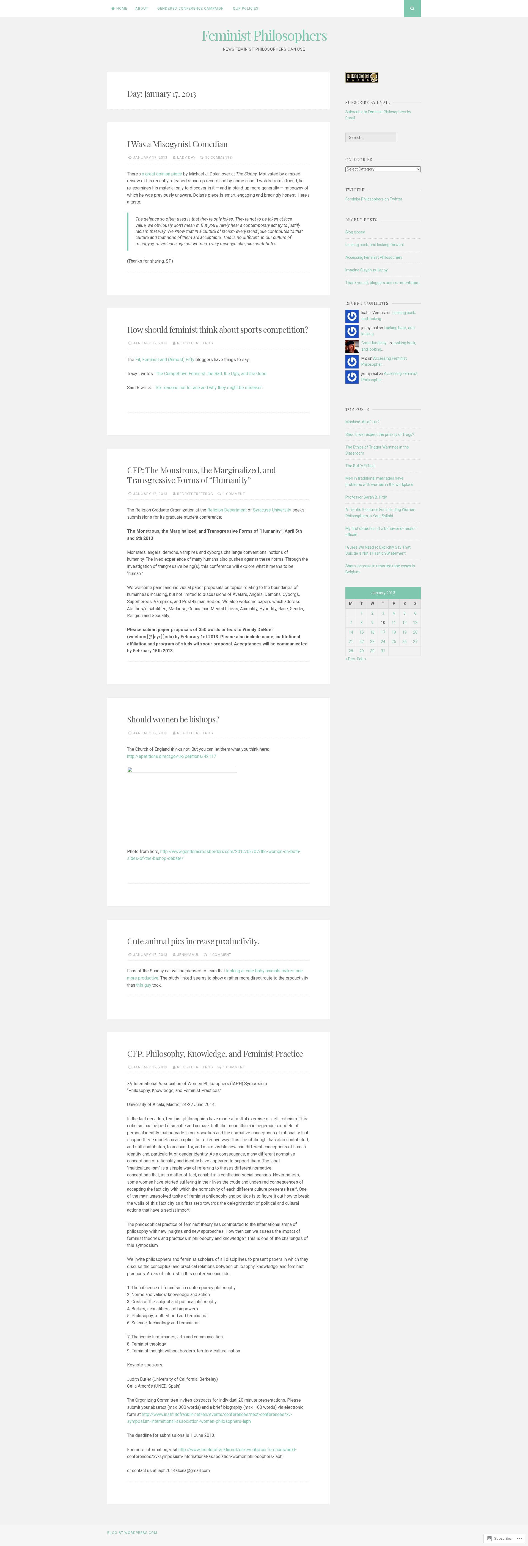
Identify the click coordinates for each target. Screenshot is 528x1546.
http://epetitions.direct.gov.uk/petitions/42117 (171, 756)
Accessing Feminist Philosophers (373, 257)
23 (372, 641)
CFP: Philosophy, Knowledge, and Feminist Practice (215, 1053)
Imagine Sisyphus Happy (366, 270)
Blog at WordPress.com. (132, 1533)
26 (404, 641)
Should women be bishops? (173, 719)
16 (372, 632)
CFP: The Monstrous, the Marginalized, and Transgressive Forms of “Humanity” (201, 474)
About (141, 8)
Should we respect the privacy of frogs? (379, 434)
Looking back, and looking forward (374, 245)
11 (394, 622)
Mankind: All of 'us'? (362, 422)
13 (415, 622)
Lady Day (186, 157)
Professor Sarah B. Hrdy (366, 497)
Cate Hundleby (374, 343)
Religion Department (227, 510)
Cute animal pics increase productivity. (193, 941)
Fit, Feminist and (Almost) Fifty (164, 359)
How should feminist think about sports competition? (217, 329)
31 (383, 651)
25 (394, 641)
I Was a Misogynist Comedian (177, 143)
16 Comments (218, 157)
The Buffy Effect (360, 466)
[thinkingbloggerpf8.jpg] (361, 81)
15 (361, 632)
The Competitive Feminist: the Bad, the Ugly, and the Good (211, 373)
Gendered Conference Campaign (190, 8)
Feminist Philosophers (264, 35)
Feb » (361, 659)
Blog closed (355, 232)
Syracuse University (272, 510)
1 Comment (234, 494)
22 (361, 641)
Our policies (245, 8)
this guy (143, 985)
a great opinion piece (162, 174)
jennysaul (188, 955)
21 (351, 641)
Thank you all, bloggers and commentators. (382, 282)
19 (404, 632)
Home (121, 8)
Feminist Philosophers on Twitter (373, 199)
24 (383, 641)
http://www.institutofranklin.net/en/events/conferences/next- (237, 1449)
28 (351, 651)
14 (351, 632)
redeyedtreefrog (195, 343)
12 (404, 622)
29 (361, 651)
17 (383, 632)
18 (394, 632)
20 (415, 632)
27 (415, 641)
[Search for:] (370, 137)
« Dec (350, 659)
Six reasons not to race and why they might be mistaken (209, 387)
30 (372, 651)
